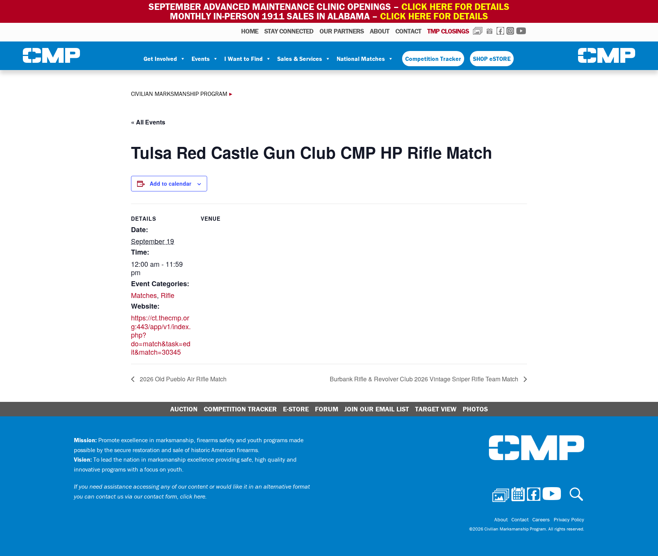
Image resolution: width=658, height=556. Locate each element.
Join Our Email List (376, 409)
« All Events (148, 122)
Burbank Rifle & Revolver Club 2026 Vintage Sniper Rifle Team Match (425, 378)
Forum (326, 409)
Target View (436, 409)
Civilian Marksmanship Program (51, 55)
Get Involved (160, 58)
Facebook (500, 31)
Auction (184, 409)
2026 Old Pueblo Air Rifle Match (182, 378)
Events (201, 58)
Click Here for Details (434, 16)
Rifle (167, 295)
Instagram (510, 31)
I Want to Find (243, 58)
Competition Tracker (433, 58)
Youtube (521, 31)
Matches (144, 295)
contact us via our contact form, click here (150, 496)
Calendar (489, 31)
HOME (249, 31)
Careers (541, 519)
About (379, 31)
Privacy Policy (569, 519)
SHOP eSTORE (492, 58)
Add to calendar (170, 183)
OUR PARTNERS (341, 31)
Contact (408, 31)
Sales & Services (299, 58)
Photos (477, 31)
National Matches (361, 58)
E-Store (296, 409)
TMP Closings (448, 31)
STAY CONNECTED (288, 31)
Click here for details (455, 7)
